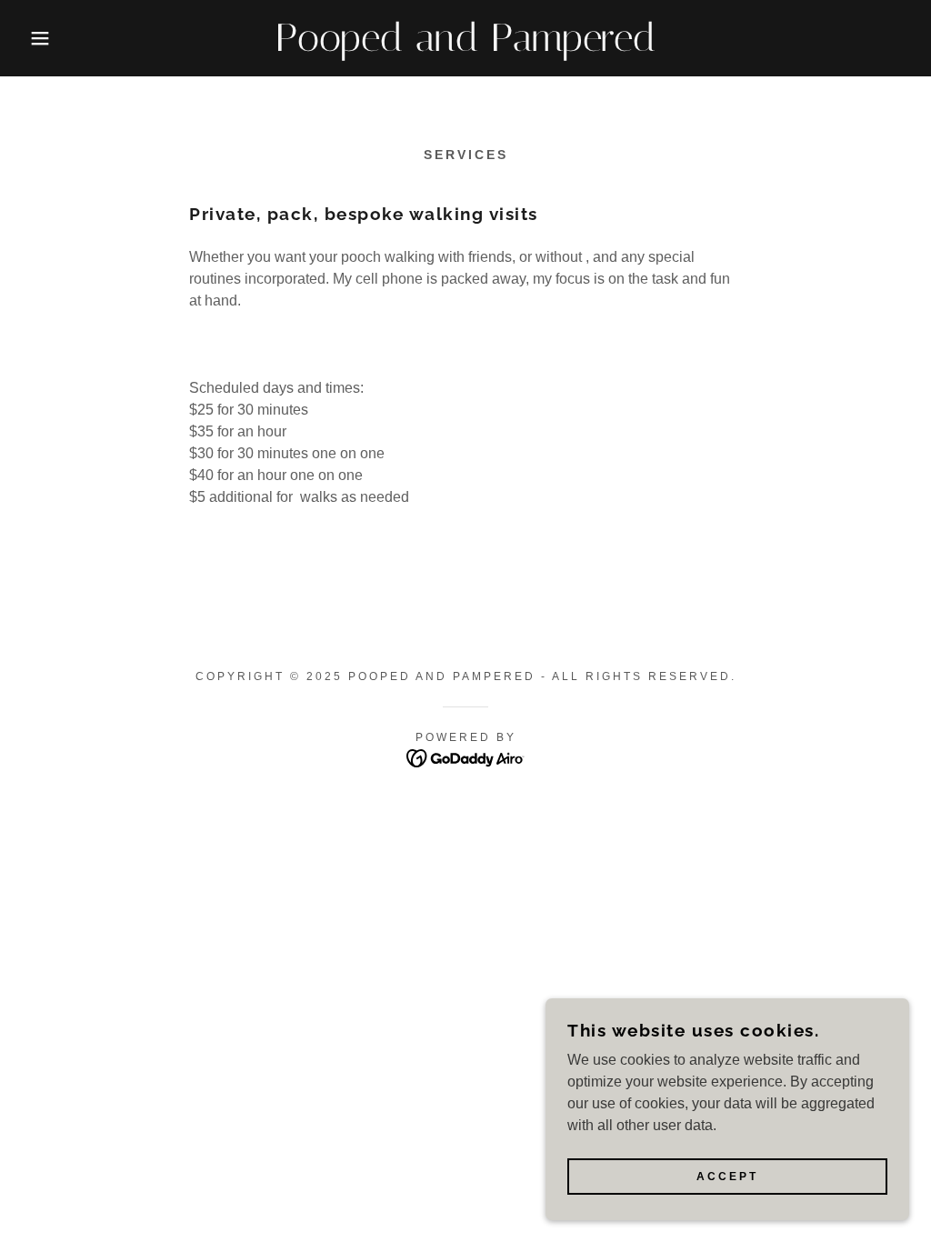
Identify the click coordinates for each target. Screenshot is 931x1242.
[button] (46, 38)
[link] (465, 46)
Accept (727, 1176)
